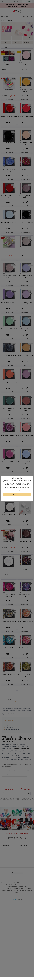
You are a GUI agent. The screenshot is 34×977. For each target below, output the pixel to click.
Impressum (12, 499)
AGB (23, 499)
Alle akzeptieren (17, 495)
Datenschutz (18, 499)
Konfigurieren (20, 490)
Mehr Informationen (26, 487)
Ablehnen (13, 490)
